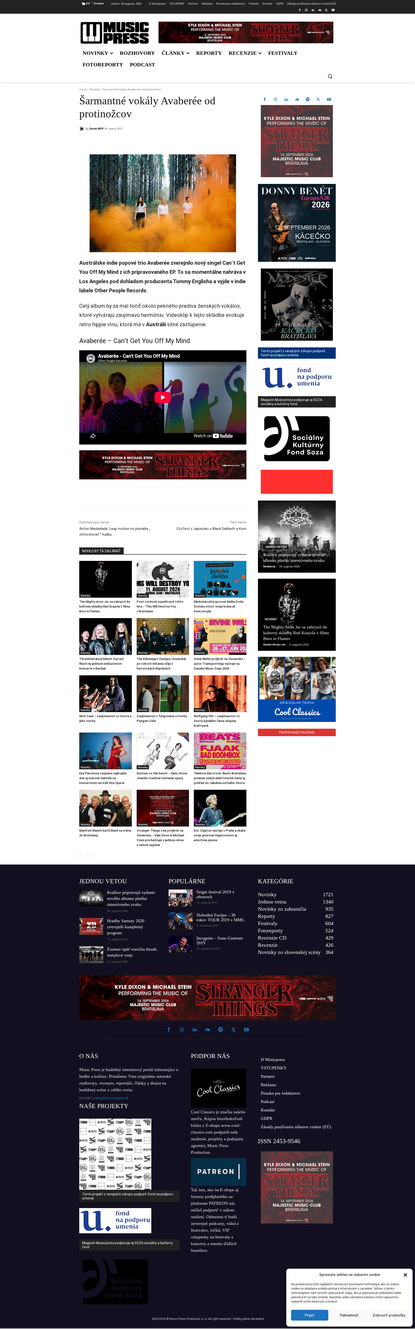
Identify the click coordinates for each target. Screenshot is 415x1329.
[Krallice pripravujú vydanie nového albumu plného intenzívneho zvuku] (297, 537)
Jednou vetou (276, 547)
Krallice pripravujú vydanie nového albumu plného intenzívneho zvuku (131, 898)
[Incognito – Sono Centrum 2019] (181, 944)
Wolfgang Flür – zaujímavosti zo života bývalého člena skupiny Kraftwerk (217, 720)
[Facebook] (299, 10)
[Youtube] (333, 10)
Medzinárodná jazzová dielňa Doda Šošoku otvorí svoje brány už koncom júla (218, 606)
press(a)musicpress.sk (111, 1098)
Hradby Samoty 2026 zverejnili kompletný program (125, 926)
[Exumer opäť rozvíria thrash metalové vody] (91, 954)
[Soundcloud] (320, 10)
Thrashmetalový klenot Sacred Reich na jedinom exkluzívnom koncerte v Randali (101, 663)
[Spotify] (308, 100)
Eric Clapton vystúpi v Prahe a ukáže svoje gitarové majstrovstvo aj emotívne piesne (219, 835)
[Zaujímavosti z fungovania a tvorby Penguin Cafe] (163, 693)
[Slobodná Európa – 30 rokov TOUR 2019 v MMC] (181, 921)
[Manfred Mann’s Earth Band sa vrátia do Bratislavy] (105, 808)
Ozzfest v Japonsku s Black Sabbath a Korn (211, 529)
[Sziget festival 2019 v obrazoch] (181, 898)
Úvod (82, 89)
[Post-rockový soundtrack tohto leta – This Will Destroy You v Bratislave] (163, 579)
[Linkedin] (313, 10)
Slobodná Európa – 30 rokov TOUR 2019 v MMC (220, 917)
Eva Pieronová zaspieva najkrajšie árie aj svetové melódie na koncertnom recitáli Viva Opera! (103, 778)
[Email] (148, 141)
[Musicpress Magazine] (114, 32)
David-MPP (96, 128)
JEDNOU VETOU (103, 881)
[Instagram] (306, 10)
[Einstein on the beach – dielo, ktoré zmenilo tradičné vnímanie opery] (163, 751)
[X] (326, 10)
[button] (405, 1275)
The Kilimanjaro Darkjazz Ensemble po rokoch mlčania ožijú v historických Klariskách (161, 663)
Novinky (94, 89)
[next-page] (90, 855)
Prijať (309, 1315)
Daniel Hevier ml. (274, 644)
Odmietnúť (349, 1315)
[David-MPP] (82, 128)
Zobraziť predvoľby (389, 1315)
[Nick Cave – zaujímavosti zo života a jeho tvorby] (105, 693)
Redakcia (269, 566)
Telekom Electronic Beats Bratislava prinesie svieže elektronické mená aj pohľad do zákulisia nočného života (220, 778)
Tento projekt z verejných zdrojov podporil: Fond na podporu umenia (127, 1196)
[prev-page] (82, 855)
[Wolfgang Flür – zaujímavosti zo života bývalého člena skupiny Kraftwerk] (220, 693)
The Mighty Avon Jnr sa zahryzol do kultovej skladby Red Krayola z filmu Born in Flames (104, 606)
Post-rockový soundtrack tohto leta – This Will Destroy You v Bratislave (160, 606)
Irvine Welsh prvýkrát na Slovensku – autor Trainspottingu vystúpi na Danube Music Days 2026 (219, 663)
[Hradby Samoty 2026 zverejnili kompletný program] (91, 926)
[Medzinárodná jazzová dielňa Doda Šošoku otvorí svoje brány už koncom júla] (220, 579)
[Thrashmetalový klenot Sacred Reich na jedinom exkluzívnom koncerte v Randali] (105, 636)
